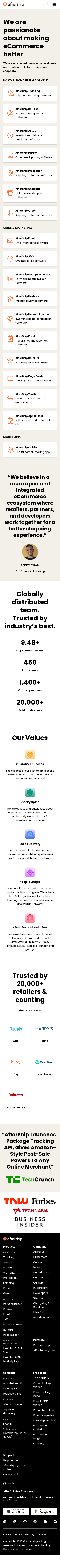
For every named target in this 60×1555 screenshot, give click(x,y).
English (11, 1483)
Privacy (7, 1534)
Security (29, 1534)
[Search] (47, 4)
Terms (18, 1534)
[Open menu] (54, 4)
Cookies (41, 1534)
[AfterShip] (14, 4)
